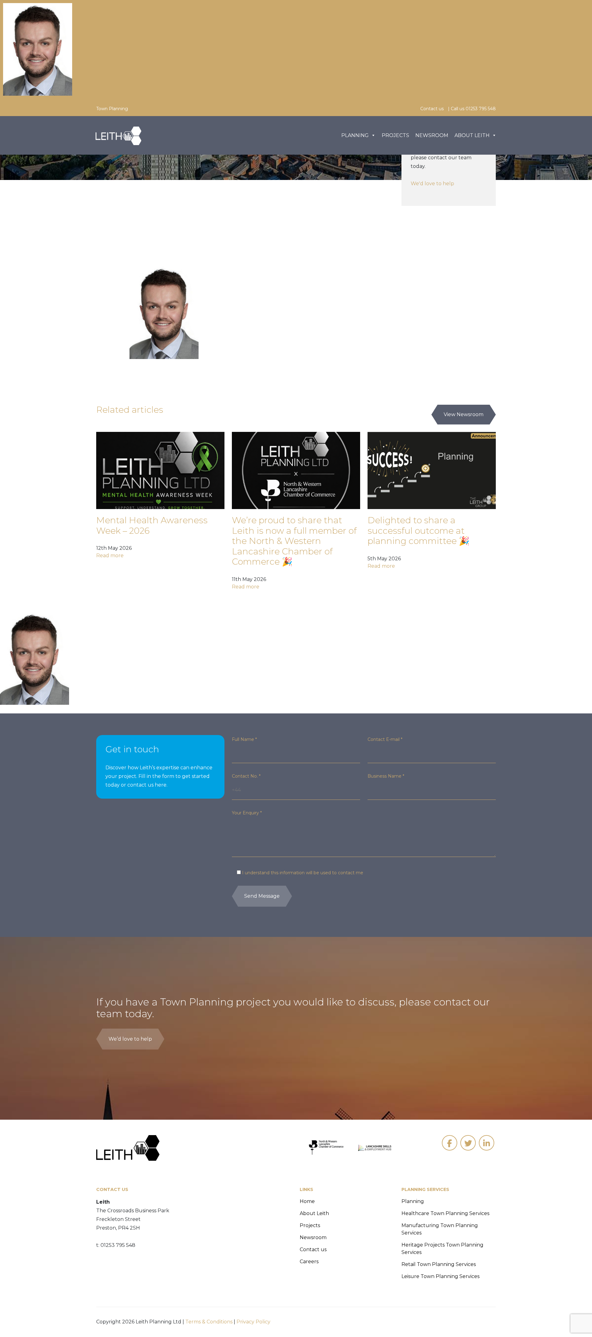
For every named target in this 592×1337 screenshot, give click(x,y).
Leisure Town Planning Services (440, 1276)
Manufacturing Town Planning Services (439, 1229)
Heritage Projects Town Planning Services (442, 1248)
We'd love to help (432, 183)
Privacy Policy (253, 1322)
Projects (395, 135)
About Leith (472, 135)
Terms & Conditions (208, 1322)
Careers (309, 1261)
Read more (110, 555)
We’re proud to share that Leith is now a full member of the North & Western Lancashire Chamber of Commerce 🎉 (294, 541)
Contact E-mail (385, 739)
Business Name (386, 776)
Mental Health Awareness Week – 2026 (152, 525)
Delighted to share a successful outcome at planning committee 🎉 (419, 530)
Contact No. (246, 776)
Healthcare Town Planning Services (445, 1213)
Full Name (244, 739)
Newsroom (431, 135)
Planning (355, 135)
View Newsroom (463, 414)
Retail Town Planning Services (438, 1264)
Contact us (432, 108)
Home (307, 1201)
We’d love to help (130, 1039)
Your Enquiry (247, 813)
